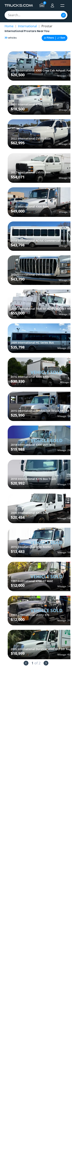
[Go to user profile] (52, 5)
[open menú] (62, 5)
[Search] (63, 15)
